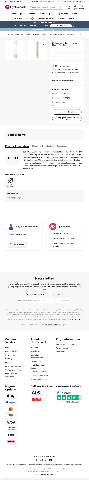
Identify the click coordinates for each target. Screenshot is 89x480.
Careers (34, 375)
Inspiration (35, 379)
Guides (44, 379)
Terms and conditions (65, 344)
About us (34, 347)
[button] (42, 44)
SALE (28, 18)
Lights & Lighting (10, 34)
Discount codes (37, 361)
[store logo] (15, 7)
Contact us (10, 355)
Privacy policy (62, 348)
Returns (8, 362)
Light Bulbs (21, 34)
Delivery (8, 358)
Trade (33, 365)
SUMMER (60, 26)
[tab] (17, 146)
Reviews (61, 146)
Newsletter (35, 351)
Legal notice (61, 352)
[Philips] (13, 158)
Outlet (62, 18)
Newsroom (43, 375)
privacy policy (77, 319)
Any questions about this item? (68, 119)
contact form (43, 319)
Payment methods (13, 366)
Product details (42, 146)
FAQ (7, 347)
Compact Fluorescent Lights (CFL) (37, 34)
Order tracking (11, 351)
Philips (65, 93)
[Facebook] (38, 460)
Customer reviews (38, 372)
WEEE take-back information (73, 465)
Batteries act (58, 465)
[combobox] (46, 6)
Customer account (13, 370)
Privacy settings (12, 465)
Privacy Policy (48, 465)
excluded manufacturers (53, 325)
